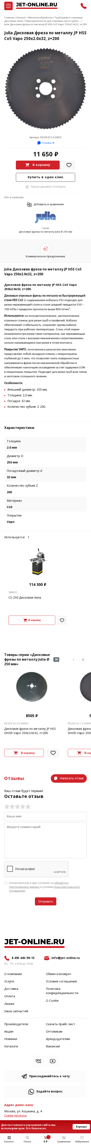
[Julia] (45, 217)
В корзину (41, 165)
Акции (8, 1032)
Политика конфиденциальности (62, 991)
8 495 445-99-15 (23, 958)
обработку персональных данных (39, 885)
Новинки (10, 1039)
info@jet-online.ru (65, 958)
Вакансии (53, 1046)
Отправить (45, 901)
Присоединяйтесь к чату (49, 1076)
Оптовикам (54, 1032)
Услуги (9, 981)
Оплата (9, 996)
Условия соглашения (61, 981)
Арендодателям (58, 1039)
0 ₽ (45, 1141)
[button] (73, 659)
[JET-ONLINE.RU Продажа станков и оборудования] (36, 5)
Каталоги (11, 1046)
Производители (16, 1024)
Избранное (82, 1141)
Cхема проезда (15, 1115)
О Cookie (52, 1001)
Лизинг (9, 1004)
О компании (13, 974)
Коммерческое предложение (45, 256)
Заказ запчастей (16, 1011)
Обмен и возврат (58, 974)
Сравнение (63, 1141)
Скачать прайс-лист (60, 1024)
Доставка (11, 989)
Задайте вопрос (49, 1091)
